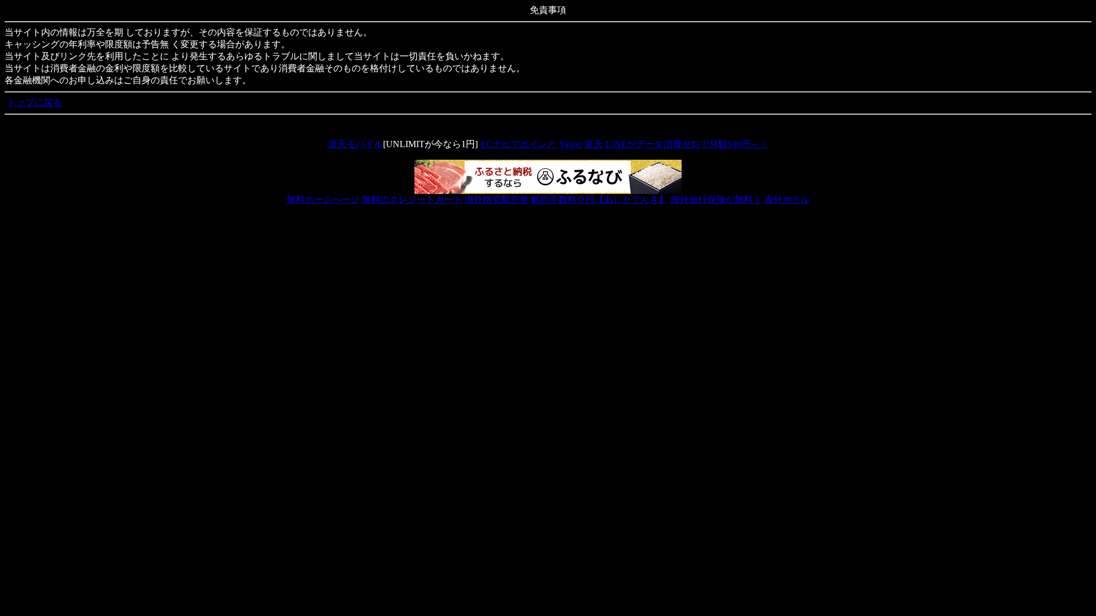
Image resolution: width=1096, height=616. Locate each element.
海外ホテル (787, 199)
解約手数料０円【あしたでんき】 (599, 199)
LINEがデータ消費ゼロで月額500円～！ (687, 144)
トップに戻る (34, 102)
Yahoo (570, 144)
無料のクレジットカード (412, 199)
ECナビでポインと (519, 144)
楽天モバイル (355, 144)
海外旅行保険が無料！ (716, 199)
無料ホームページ (323, 199)
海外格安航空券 (497, 199)
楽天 (594, 144)
